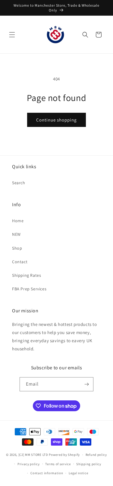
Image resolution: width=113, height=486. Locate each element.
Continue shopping (56, 120)
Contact (19, 261)
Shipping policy (88, 464)
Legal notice (78, 473)
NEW (16, 234)
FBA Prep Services (29, 289)
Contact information (46, 473)
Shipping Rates (26, 275)
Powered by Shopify (64, 455)
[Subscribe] (86, 384)
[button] (12, 34)
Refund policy (96, 455)
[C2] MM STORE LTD (33, 455)
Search (18, 182)
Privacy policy (28, 464)
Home (18, 220)
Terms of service (58, 464)
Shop (17, 248)
